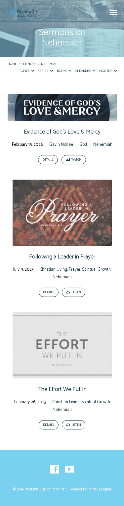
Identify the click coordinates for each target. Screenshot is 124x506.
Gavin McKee (61, 144)
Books (62, 71)
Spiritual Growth (96, 269)
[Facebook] (54, 469)
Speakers (83, 71)
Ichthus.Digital (99, 489)
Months (106, 71)
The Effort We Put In (62, 389)
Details (48, 159)
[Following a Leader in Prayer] (62, 242)
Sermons (28, 64)
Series (43, 71)
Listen (76, 292)
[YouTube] (69, 469)
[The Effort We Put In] (62, 374)
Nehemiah (49, 64)
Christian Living (53, 269)
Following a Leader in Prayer (62, 257)
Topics (24, 71)
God (83, 144)
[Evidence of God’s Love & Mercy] (62, 117)
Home (12, 64)
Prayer (74, 269)
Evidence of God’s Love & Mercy (62, 132)
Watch (76, 159)
